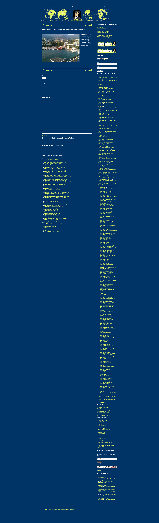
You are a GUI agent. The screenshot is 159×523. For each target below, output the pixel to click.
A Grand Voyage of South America (104, 429)
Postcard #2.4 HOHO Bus (105, 369)
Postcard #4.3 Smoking (105, 352)
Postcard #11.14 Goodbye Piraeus (107, 221)
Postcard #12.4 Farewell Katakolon (107, 215)
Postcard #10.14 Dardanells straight (107, 245)
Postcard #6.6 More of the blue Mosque (108, 316)
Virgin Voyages (67, 6)
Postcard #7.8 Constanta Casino (106, 284)
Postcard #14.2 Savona (104, 194)
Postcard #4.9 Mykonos (105, 344)
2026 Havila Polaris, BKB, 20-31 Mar (51, 231)
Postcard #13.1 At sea (104, 209)
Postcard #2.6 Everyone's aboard (107, 366)
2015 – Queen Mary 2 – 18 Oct (103, 414)
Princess (90, 3)
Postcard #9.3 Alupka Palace (106, 271)
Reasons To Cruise (101, 432)
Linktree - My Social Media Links (103, 37)
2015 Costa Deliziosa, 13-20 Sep (50, 166)
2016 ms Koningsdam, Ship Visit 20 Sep (52, 213)
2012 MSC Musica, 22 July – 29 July (51, 209)
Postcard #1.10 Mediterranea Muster (107, 375)
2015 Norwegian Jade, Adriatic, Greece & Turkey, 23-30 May (56, 180)
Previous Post (48, 25)
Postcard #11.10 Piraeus (105, 229)
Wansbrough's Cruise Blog (47, 509)
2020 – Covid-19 (102, 113)
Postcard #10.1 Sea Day (104, 266)
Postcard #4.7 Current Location (106, 347)
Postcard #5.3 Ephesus (104, 336)
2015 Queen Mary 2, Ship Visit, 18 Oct (51, 226)
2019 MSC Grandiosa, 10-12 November (51, 205)
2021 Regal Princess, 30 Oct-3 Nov (51, 201)
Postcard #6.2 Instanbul (105, 322)
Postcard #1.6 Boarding (105, 381)
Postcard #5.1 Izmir (104, 340)
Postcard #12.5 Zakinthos (105, 213)
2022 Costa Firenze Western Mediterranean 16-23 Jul (55, 162)
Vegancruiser (100, 424)
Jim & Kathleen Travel (102, 420)
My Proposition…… (100, 27)
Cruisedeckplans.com (102, 440)
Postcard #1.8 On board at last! (106, 378)
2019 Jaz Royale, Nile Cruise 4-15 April (51, 219)
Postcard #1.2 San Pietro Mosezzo (107, 386)
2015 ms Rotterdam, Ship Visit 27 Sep (51, 214)
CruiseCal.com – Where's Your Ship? (105, 442)
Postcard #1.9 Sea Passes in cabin (107, 377)
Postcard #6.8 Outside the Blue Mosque (108, 313)
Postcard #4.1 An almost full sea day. (107, 354)
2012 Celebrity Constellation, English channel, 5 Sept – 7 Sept (56, 196)
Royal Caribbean (55, 3)
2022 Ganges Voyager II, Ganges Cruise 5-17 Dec (54, 221)
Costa (43, 3)
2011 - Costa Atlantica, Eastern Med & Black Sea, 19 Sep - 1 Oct (72, 32)
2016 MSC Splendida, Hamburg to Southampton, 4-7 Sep (55, 208)
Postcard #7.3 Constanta (105, 294)
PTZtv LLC (100, 443)
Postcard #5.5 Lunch (104, 333)
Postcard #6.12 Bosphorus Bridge (107, 305)
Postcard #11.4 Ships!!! (104, 239)
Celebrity (79, 3)
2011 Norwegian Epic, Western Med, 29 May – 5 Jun (54, 184)
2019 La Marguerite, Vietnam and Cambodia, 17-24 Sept (55, 218)
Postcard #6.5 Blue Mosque (105, 318)
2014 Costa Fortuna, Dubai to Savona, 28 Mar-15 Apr (54, 167)
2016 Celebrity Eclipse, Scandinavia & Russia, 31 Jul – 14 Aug (56, 191)
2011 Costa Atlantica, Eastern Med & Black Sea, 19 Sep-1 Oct (56, 170)
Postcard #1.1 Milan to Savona (106, 387)
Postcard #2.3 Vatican (104, 370)
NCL (67, 3)
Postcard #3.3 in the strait (105, 357)
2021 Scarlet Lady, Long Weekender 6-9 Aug (53, 223)
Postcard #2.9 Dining (104, 361)
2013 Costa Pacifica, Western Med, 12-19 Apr (53, 168)
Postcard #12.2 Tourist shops (106, 218)
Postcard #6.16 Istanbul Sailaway (107, 300)
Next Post (87, 25)
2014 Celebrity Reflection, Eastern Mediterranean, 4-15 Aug (56, 193)
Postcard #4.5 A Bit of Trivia (105, 349)
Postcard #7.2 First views (105, 296)
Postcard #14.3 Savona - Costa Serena (108, 192)
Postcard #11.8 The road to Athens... (107, 233)
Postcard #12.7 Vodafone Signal (106, 211)
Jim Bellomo (100, 476)
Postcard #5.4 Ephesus (104, 335)
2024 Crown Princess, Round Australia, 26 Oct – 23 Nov (55, 200)
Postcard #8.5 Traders (104, 275)
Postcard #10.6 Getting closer (106, 259)
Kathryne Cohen (101, 497)
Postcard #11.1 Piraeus (104, 243)
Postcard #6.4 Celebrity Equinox (106, 319)
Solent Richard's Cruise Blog (103, 425)
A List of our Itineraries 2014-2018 (103, 31)
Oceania (90, 6)
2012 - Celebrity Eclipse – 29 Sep (103, 410)
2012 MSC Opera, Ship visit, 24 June (51, 210)
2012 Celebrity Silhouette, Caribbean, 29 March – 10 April (55, 197)
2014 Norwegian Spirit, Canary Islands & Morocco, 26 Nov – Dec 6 (57, 181)
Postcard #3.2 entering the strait (106, 358)
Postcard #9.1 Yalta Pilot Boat (106, 273)
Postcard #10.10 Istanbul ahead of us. (107, 251)
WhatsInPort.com (101, 447)
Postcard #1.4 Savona (104, 383)
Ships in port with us (104, 388)
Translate (106, 59)
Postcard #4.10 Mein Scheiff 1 (106, 343)
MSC (102, 3)
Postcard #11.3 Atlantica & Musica (107, 241)
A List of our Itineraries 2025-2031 (103, 33)
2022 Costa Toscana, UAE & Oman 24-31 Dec (53, 160)
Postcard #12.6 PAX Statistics (106, 212)
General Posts (102, 402)
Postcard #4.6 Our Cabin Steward (107, 348)
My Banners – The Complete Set (103, 36)
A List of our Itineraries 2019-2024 (103, 32)
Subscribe (99, 462)
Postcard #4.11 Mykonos (105, 341)
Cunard (78, 6)
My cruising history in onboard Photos (104, 35)
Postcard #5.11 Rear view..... (105, 324)
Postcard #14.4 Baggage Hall (106, 191)
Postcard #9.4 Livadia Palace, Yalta (107, 269)
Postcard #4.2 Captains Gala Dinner (107, 353)
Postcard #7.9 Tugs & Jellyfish (106, 283)
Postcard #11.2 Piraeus (104, 242)
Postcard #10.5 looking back (105, 260)
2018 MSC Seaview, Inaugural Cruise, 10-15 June (53, 206)
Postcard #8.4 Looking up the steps (107, 276)
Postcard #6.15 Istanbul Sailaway (107, 301)
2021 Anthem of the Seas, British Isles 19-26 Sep (53, 174)
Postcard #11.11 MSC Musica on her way (108, 228)
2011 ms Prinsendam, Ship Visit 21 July (52, 215)
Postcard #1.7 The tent (104, 379)
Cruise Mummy (101, 423)
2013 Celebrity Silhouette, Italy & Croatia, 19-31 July (54, 194)
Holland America (114, 3)
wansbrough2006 (46, 32)
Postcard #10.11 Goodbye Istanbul (107, 250)
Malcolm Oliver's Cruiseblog (103, 430)
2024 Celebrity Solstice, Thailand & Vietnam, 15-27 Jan (55, 187)
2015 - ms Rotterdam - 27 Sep (103, 412)
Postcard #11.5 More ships (105, 238)
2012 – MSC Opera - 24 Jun (102, 408)
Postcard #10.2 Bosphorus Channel (107, 264)
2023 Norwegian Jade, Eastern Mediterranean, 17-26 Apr (55, 179)
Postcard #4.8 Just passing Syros (107, 345)
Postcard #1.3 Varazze (104, 384)
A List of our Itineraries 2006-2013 (104, 30)
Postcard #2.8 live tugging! (105, 362)
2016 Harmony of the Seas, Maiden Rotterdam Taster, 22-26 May (57, 176)
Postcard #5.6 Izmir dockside (106, 332)
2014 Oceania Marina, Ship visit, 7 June (52, 228)
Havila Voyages (102, 6)
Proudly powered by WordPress (67, 509)
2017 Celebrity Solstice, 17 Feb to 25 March (52, 189)
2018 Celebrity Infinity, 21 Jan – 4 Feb (51, 188)
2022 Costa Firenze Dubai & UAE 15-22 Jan (52, 163)
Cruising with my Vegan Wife (103, 28)
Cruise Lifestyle (101, 421)
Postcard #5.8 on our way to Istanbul (107, 328)
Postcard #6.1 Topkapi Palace (106, 323)
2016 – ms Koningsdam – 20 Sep (103, 415)
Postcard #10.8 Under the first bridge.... (108, 255)
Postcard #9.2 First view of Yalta (106, 272)
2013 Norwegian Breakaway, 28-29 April (52, 183)
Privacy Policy (99, 39)
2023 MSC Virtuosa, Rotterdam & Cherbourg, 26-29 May (55, 204)
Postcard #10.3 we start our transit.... (107, 263)
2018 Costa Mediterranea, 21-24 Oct (51, 164)
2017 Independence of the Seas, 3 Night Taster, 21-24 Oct (55, 175)
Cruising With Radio (102, 433)
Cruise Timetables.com (102, 438)
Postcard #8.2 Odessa (104, 279)
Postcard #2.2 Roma (104, 371)
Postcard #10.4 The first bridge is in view (108, 262)
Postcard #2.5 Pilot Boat (105, 367)
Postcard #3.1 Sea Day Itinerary (106, 360)
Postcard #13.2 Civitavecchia (106, 208)
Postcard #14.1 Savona (104, 195)
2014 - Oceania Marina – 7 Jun (103, 411)
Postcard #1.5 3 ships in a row (106, 382)
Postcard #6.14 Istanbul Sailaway (107, 302)
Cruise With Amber (101, 428)
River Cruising (55, 6)
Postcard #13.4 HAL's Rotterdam (106, 204)
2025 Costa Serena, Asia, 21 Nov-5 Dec (51, 159)
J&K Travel (100, 427)
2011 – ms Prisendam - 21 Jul (102, 407)
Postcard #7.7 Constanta (105, 285)
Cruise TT (100, 441)
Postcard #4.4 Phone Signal (105, 350)
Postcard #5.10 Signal (104, 326)
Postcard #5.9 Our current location (107, 327)
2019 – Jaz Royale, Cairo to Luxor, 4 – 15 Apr (107, 120)
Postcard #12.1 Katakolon (105, 220)
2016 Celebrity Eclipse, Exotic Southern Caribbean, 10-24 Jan (56, 192)
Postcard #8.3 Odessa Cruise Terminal (108, 277)
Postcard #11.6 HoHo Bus (105, 237)
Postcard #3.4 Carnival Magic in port (107, 356)
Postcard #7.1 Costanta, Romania (106, 297)
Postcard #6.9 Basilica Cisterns (106, 311)
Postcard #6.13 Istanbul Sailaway (107, 303)
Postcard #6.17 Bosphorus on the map (107, 298)
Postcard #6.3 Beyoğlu (104, 320)
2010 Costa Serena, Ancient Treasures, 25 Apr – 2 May (55, 171)
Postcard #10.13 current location (106, 246)
